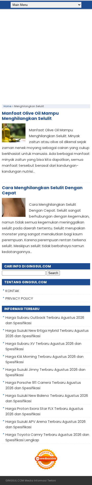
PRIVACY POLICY (19, 298)
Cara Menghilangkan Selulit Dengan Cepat (42, 190)
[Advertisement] (46, 56)
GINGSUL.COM (14, 480)
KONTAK (12, 290)
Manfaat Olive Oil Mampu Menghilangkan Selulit (30, 115)
